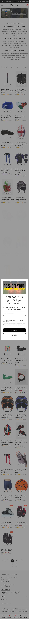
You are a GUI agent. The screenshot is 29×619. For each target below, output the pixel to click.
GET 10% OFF (14, 330)
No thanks (14, 335)
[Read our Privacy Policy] (25, 324)
